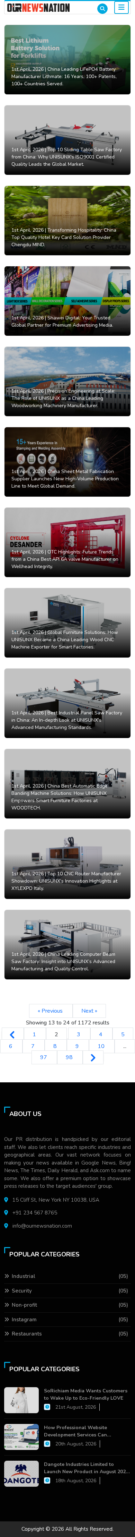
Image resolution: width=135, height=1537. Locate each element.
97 (44, 1057)
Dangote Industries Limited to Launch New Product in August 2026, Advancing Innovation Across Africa (86, 1468)
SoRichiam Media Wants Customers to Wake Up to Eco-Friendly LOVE (85, 1394)
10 (102, 1046)
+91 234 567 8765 (34, 1212)
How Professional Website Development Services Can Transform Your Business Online (81, 1431)
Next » (89, 1011)
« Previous (51, 1011)
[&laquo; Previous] (13, 1034)
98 (70, 1057)
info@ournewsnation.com (42, 1225)
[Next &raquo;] (93, 1057)
